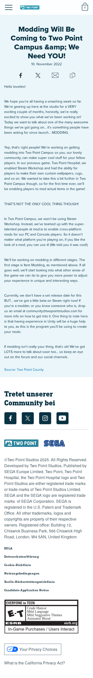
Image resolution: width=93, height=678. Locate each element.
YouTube (62, 418)
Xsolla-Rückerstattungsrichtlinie (29, 582)
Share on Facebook (20, 75)
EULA (8, 548)
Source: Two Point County (24, 369)
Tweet (38, 75)
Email (55, 75)
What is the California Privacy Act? (34, 663)
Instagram (45, 418)
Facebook (10, 418)
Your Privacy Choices (38, 649)
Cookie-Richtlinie (17, 565)
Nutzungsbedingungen (22, 573)
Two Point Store (29, 7)
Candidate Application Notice (26, 590)
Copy (72, 75)
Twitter (28, 418)
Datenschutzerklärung (21, 556)
